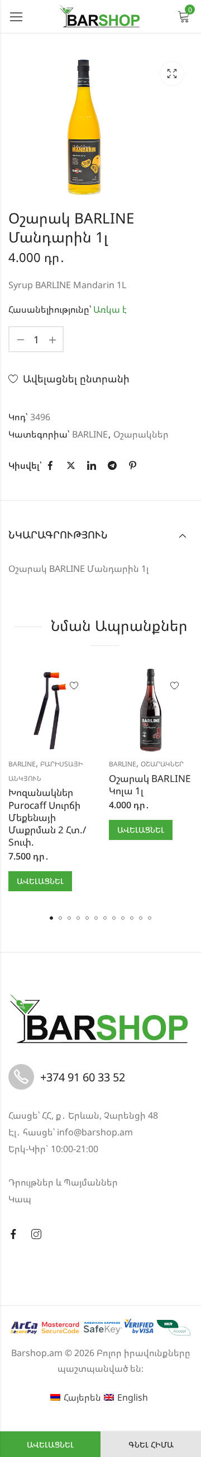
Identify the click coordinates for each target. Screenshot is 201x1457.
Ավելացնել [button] (40, 881)
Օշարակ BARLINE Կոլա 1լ (149, 784)
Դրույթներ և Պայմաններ (63, 1182)
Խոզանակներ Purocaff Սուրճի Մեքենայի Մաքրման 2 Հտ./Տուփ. (47, 817)
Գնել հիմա (151, 1444)
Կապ (19, 1199)
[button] (51, 918)
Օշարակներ (141, 434)
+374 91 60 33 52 (82, 1077)
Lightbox (172, 73)
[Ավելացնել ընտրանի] (74, 686)
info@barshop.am (95, 1132)
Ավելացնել (50, 1444)
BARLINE (90, 434)
